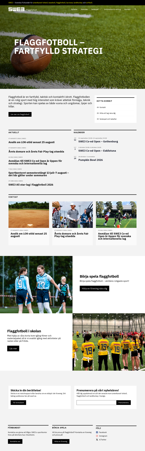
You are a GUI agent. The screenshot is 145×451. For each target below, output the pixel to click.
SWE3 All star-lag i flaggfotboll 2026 (30, 184)
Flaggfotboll (31, 10)
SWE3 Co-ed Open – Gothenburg (98, 141)
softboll (89, 3)
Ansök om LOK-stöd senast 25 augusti (31, 142)
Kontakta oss (15, 441)
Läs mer (13, 348)
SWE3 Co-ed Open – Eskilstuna (97, 150)
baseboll (52, 3)
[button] (100, 9)
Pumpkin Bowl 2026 (90, 160)
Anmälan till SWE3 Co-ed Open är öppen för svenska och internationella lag (35, 162)
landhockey (78, 3)
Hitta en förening (60, 441)
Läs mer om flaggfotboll (20, 114)
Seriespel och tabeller (108, 119)
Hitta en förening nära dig (94, 288)
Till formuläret (18, 403)
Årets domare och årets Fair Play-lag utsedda (36, 151)
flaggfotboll (60, 3)
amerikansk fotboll (40, 3)
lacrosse (69, 3)
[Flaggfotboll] (16, 9)
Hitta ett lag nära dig (107, 113)
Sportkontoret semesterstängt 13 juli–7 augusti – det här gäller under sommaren (38, 174)
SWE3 (10, 3)
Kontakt (103, 107)
